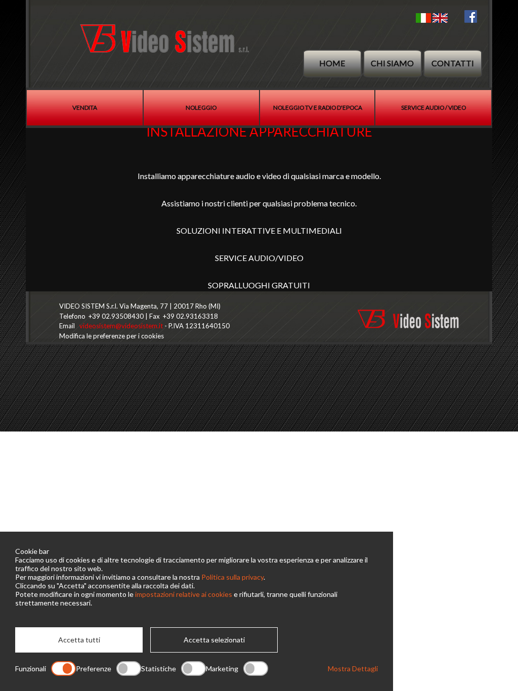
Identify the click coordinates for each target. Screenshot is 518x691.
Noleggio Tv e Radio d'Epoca (317, 107)
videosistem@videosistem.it (121, 326)
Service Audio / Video (433, 107)
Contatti (452, 63)
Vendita (84, 107)
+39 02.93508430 (116, 316)
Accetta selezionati (214, 639)
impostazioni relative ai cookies (183, 594)
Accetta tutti (79, 639)
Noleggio (201, 107)
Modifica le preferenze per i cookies (111, 336)
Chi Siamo (392, 63)
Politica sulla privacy (232, 577)
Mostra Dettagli (353, 668)
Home (332, 63)
